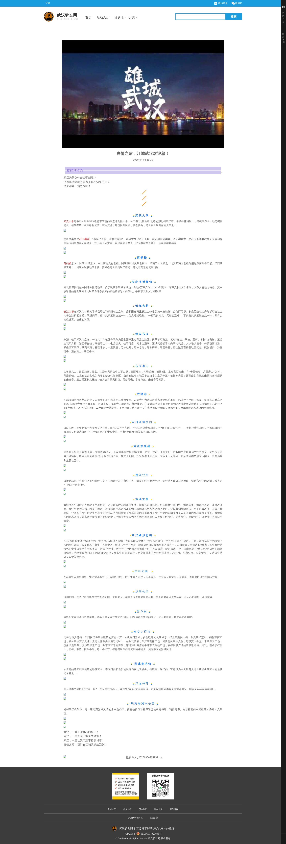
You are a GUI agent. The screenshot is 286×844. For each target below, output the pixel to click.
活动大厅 (103, 17)
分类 (132, 17)
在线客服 (154, 818)
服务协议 (174, 809)
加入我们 (143, 809)
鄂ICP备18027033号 (151, 834)
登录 (47, 3)
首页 (88, 17)
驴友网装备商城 (135, 818)
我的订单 (222, 3)
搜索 (234, 16)
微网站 (238, 3)
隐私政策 (158, 809)
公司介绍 (112, 809)
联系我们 (127, 809)
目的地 (119, 17)
